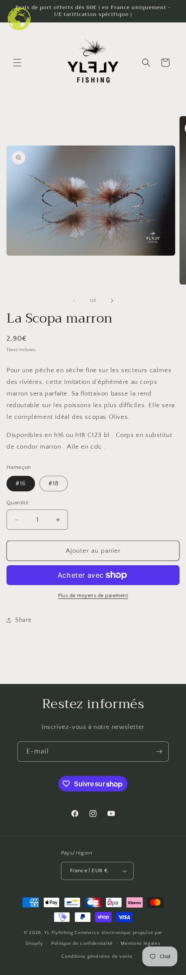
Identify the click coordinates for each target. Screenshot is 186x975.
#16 (21, 483)
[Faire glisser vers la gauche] (73, 300)
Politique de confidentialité (82, 943)
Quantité (17, 503)
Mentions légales (140, 943)
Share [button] (23, 620)
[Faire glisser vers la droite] (112, 300)
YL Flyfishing (58, 932)
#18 (53, 483)
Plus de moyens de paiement (93, 595)
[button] (17, 62)
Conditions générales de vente (96, 956)
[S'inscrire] (158, 751)
